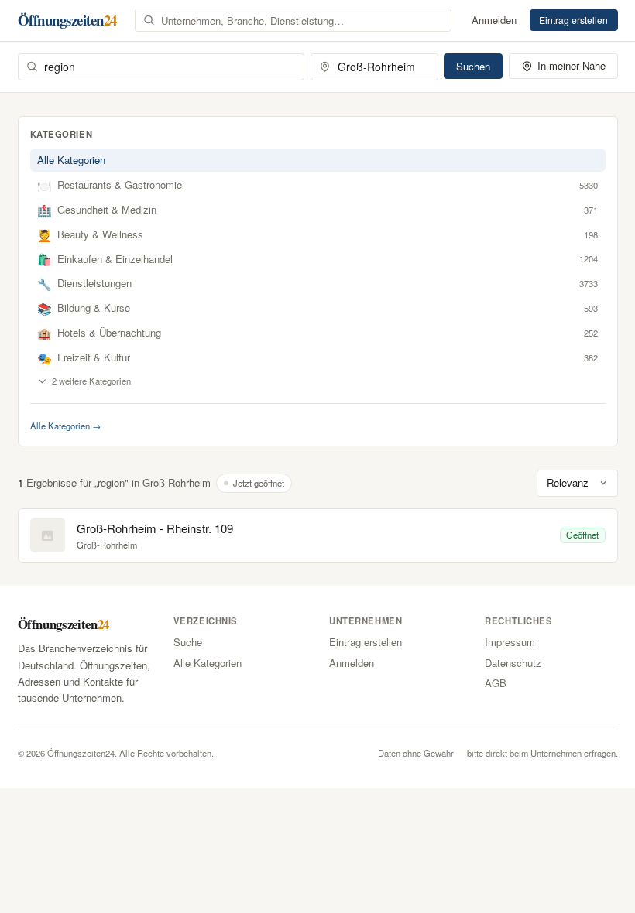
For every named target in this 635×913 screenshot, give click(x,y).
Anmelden (494, 19)
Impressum (510, 641)
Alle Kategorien (71, 159)
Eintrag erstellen (573, 19)
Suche (187, 641)
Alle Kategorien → (65, 425)
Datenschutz (513, 662)
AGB (495, 682)
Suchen (473, 66)
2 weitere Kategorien (91, 380)
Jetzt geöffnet (258, 483)
